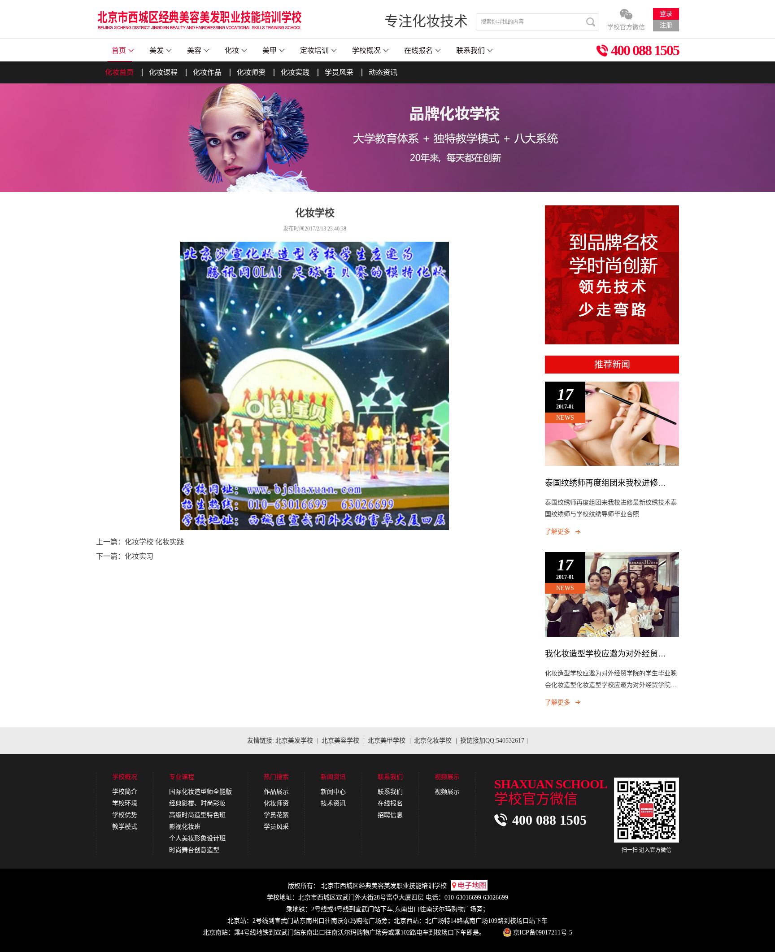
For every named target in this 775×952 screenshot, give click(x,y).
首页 (119, 50)
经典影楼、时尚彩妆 (197, 803)
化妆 (232, 50)
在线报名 (418, 50)
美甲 (269, 50)
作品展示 (276, 791)
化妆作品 (207, 72)
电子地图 (471, 885)
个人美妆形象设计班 (197, 838)
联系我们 (470, 50)
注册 (666, 25)
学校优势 (124, 815)
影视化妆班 (184, 826)
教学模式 (124, 826)
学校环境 (124, 803)
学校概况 (366, 50)
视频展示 (447, 791)
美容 (194, 50)
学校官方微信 (626, 27)
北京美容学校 (340, 740)
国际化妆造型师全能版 (200, 791)
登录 (666, 13)
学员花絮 (276, 815)
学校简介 (124, 791)
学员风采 (339, 72)
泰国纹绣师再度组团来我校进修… (605, 482)
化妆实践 (295, 72)
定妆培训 (314, 50)
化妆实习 (139, 556)
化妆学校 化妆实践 (154, 542)
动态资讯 (383, 72)
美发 (156, 50)
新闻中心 (333, 791)
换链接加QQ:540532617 (492, 740)
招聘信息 (390, 815)
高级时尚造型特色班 (197, 815)
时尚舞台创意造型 (194, 850)
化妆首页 (119, 72)
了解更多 (557, 531)
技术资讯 (333, 803)
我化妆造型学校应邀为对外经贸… (605, 653)
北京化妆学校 (433, 740)
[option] (387, 137)
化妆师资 (251, 72)
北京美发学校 (294, 740)
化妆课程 (163, 72)
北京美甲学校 (386, 740)
